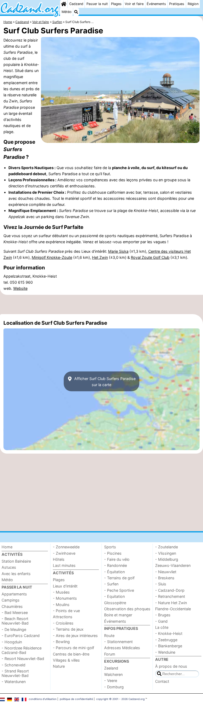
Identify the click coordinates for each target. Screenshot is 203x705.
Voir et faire (134, 4)
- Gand (161, 621)
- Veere (110, 680)
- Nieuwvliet (165, 572)
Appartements (14, 594)
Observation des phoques (127, 609)
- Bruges (162, 615)
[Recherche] (76, 12)
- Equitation (114, 596)
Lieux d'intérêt (65, 586)
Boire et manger (118, 615)
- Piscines (113, 553)
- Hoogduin (12, 642)
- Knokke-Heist (168, 633)
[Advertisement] (101, 305)
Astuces (9, 567)
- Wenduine (165, 652)
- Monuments (65, 598)
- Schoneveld (13, 665)
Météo (67, 12)
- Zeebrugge (166, 640)
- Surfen (111, 584)
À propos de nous (171, 666)
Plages (116, 4)
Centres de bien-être (71, 654)
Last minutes (64, 565)
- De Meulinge (14, 629)
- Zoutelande (166, 547)
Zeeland (111, 668)
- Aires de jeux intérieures (75, 635)
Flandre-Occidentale (173, 609)
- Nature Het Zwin (171, 602)
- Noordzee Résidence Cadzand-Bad (21, 650)
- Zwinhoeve (64, 553)
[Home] (63, 4)
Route (109, 635)
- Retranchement (170, 596)
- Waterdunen (14, 681)
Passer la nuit (97, 4)
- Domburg (114, 687)
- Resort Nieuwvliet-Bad (23, 658)
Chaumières (12, 606)
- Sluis (160, 584)
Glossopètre (115, 602)
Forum (109, 654)
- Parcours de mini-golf (73, 647)
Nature (59, 666)
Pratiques (176, 4)
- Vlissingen (165, 553)
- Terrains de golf (119, 578)
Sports (110, 547)
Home (7, 547)
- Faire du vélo (117, 559)
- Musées (61, 592)
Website (20, 288)
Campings (11, 600)
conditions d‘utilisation (43, 699)
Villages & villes (66, 660)
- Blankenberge (168, 646)
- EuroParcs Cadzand (21, 635)
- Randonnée (115, 565)
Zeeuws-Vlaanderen (173, 565)
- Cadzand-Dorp (169, 590)
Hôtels (58, 559)
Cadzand (76, 4)
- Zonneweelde (66, 547)
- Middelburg (166, 559)
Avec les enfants (16, 573)
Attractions (62, 616)
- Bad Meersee (15, 612)
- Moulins (61, 604)
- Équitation (114, 572)
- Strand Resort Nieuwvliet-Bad (15, 673)
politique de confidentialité (76, 699)
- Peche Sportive (119, 590)
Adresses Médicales (122, 647)
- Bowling (61, 641)
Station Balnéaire (16, 561)
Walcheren (113, 674)
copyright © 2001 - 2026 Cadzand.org (120, 699)
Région (193, 4)
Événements (156, 4)
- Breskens (164, 578)
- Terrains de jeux (68, 629)
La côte (161, 627)
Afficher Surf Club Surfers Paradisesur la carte (104, 381)
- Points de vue (66, 610)
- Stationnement (118, 641)
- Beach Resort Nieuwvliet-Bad (15, 620)
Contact (162, 681)
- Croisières (63, 623)
